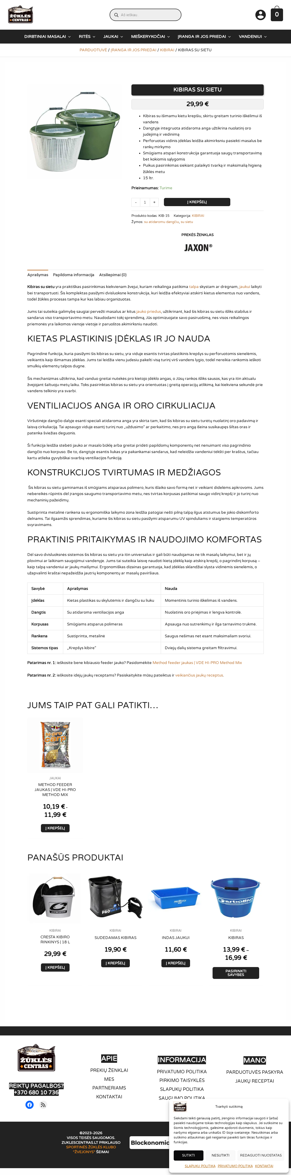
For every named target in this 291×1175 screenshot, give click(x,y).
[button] (68, 36)
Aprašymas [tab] (37, 274)
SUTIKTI (188, 1155)
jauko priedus (148, 311)
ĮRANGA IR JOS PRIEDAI (133, 50)
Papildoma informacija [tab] (73, 274)
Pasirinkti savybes (236, 973)
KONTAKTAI (264, 1166)
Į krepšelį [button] (55, 828)
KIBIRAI (167, 50)
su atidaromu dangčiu (161, 222)
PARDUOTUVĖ (93, 50)
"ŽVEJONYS (83, 1152)
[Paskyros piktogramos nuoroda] (260, 15)
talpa (194, 286)
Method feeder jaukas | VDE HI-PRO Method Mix (197, 662)
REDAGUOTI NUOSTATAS (261, 1155)
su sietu (187, 222)
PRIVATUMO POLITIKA (235, 1166)
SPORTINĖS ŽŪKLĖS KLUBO (91, 1147)
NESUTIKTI (220, 1155)
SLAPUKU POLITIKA (200, 1166)
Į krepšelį (197, 202)
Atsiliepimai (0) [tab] (112, 274)
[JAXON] (198, 247)
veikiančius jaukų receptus (199, 675)
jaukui (244, 286)
